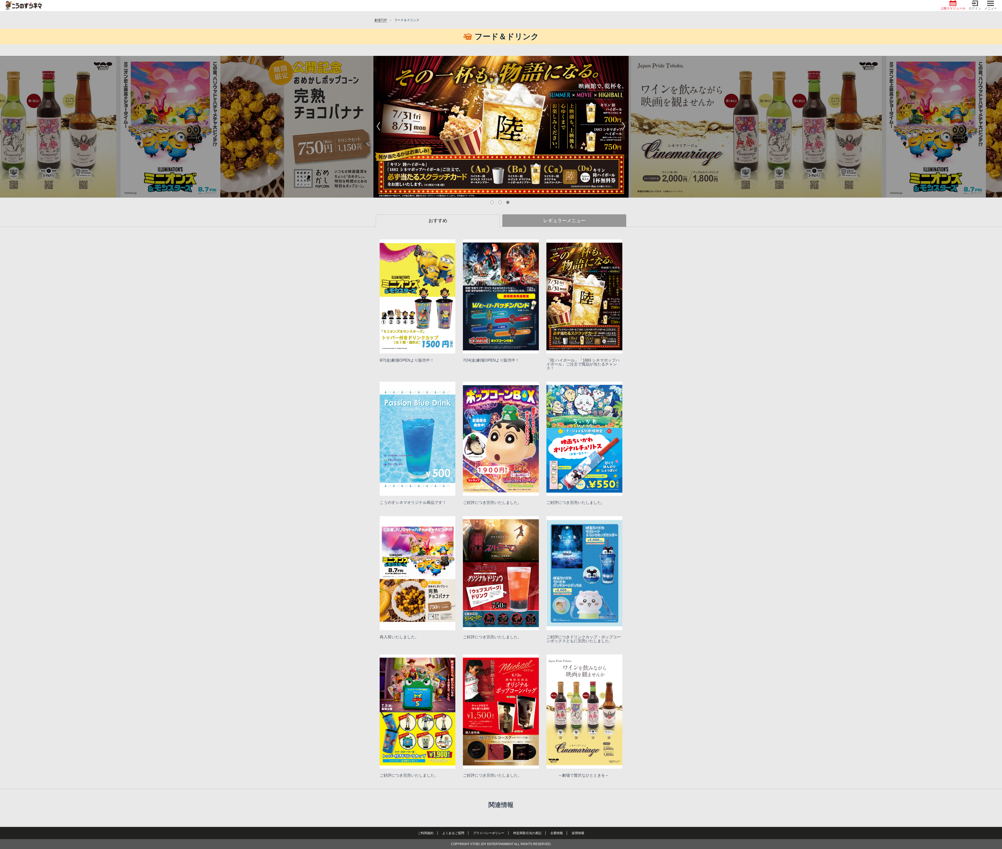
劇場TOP (380, 20)
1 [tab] (493, 203)
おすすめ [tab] (437, 220)
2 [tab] (501, 203)
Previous (378, 127)
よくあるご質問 (453, 833)
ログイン (975, 8)
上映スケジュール (952, 8)
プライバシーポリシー (488, 833)
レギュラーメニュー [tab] (564, 220)
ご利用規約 (425, 833)
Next (623, 127)
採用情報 (578, 833)
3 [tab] (508, 203)
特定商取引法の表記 (527, 833)
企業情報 (556, 833)
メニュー (990, 8)
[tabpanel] (501, 127)
